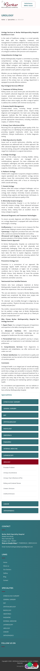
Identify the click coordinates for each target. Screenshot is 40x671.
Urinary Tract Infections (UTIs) (12, 478)
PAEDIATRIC (7, 617)
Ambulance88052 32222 (28, 4)
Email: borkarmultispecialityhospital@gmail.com (17, 547)
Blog (4, 577)
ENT (4, 603)
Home (3, 19)
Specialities (11, 19)
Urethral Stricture (9, 494)
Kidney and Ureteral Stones (12, 483)
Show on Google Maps (9, 543)
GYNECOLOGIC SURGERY (11, 596)
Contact (5, 580)
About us (6, 566)
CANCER (5, 632)
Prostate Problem (9, 467)
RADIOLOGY (7, 610)
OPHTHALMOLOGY (9, 607)
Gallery (5, 573)
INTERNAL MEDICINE (9, 621)
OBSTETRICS (7, 614)
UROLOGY (6, 628)
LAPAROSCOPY (8, 625)
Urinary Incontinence (10, 473)
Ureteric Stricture (8, 488)
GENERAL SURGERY (9, 599)
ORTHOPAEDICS (8, 635)
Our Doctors (7, 569)
